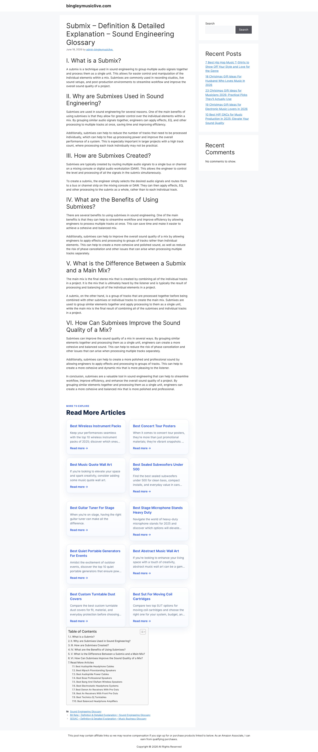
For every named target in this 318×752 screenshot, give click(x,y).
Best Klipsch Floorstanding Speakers (96, 670)
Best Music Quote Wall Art (91, 465)
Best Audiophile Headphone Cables (95, 666)
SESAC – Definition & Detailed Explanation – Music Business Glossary (108, 718)
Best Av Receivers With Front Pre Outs (97, 693)
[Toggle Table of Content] (141, 632)
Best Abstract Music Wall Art (156, 551)
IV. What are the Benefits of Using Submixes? (98, 649)
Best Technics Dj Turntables (91, 697)
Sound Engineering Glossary (85, 711)
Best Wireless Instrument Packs (95, 426)
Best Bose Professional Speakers (94, 678)
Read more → (79, 448)
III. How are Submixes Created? (90, 645)
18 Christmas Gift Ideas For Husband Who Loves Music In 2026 (225, 81)
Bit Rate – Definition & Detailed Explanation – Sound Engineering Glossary (110, 715)
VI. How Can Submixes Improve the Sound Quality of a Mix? (107, 658)
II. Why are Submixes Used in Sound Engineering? (101, 641)
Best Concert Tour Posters (154, 426)
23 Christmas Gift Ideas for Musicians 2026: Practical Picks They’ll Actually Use (226, 95)
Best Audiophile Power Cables (92, 674)
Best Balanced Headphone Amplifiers (97, 701)
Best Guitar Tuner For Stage (92, 508)
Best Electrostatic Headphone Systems (97, 685)
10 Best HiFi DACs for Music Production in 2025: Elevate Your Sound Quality (227, 119)
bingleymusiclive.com (88, 5)
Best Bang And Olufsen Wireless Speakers (99, 681)
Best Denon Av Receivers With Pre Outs (97, 689)
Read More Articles (82, 662)
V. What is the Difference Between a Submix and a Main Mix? (108, 653)
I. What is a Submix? (82, 636)
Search (210, 23)
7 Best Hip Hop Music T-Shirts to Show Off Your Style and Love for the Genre (227, 67)
